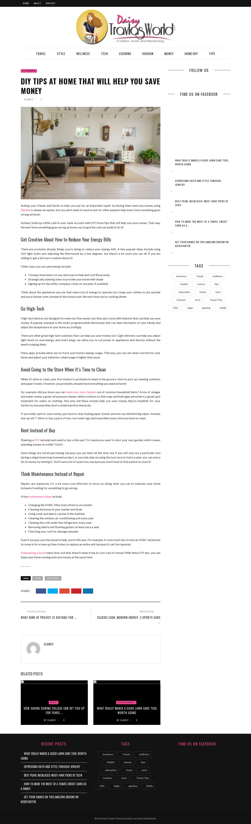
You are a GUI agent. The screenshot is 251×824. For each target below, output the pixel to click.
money (201, 284)
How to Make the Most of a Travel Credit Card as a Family (53, 786)
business (181, 276)
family (223, 307)
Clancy (28, 99)
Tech (104, 53)
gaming (206, 307)
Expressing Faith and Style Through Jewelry (52, 766)
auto (218, 291)
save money (53, 578)
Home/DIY (191, 53)
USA (175, 307)
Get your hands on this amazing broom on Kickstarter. (49, 799)
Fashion (147, 53)
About (37, 3)
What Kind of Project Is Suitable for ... (49, 617)
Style (61, 53)
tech (197, 299)
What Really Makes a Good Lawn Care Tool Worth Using (127, 710)
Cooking (125, 53)
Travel (41, 53)
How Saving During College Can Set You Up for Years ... (54, 710)
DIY (36, 440)
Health (184, 284)
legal (190, 307)
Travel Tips (216, 299)
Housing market (126, 702)
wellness (218, 276)
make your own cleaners (81, 392)
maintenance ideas (40, 496)
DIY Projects (28, 71)
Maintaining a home (33, 552)
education (184, 291)
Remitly (26, 210)
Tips (212, 53)
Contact (51, 3)
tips (216, 284)
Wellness (83, 53)
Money (169, 53)
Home (26, 3)
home (38, 578)
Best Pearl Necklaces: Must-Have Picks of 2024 (53, 775)
